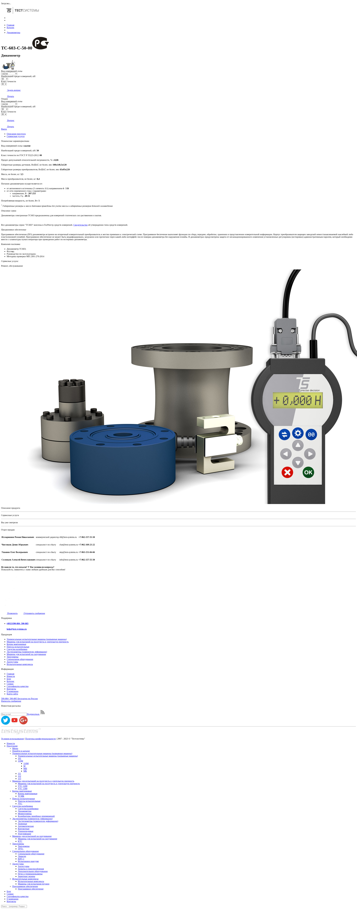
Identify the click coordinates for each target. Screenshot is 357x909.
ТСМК (21, 796)
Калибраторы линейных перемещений (36, 816)
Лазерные (22, 823)
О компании (12, 691)
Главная (10, 25)
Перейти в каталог (21, 751)
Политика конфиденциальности (40, 739)
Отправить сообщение (34, 613)
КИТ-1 (21, 859)
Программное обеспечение (25, 886)
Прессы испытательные (18, 647)
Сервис (10, 684)
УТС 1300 (22, 788)
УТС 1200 (22, 786)
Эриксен (22, 856)
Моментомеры (25, 813)
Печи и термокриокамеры (30, 874)
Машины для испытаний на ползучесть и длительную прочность (38, 642)
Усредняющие (24, 834)
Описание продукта (16, 134)
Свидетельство (80, 225)
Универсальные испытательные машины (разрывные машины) (37, 639)
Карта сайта (12, 694)
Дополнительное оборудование (33, 871)
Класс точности (8, 81)
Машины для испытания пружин (33, 884)
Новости (11, 676)
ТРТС (20, 849)
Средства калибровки (17, 649)
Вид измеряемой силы (11, 71)
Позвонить (12, 613)
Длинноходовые (25, 831)
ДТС (20, 803)
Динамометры (13, 32)
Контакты (11, 689)
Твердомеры (12, 657)
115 (19, 778)
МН (25, 768)
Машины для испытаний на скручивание (26, 654)
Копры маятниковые (16, 644)
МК (25, 771)
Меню (15, 748)
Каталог (10, 27)
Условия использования (12, 739)
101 (19, 758)
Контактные (23, 829)
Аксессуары (12, 662)
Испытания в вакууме (28, 861)
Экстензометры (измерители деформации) (27, 652)
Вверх (4, 129)
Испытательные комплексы (20, 664)
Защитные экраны (26, 876)
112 (19, 776)
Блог (9, 679)
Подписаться (33, 714)
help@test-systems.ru (17, 629)
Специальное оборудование (20, 659)
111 (19, 773)
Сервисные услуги (16, 136)
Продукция (12, 746)
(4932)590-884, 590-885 (17, 623)
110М (20, 761)
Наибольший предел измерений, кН (18, 76)
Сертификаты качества (17, 686)
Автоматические (26, 826)
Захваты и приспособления (31, 869)
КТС (20, 841)
